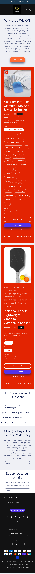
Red (16, 173)
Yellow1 (9, 199)
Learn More (17, 60)
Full (7, 160)
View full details (23, 237)
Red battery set (11, 182)
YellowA (19, 199)
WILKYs (9, 561)
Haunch (9, 169)
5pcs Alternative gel (13, 147)
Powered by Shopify (17, 561)
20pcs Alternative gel (14, 138)
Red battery (10, 177)
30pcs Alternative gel (14, 143)
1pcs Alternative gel (13, 134)
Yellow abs (10, 195)
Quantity (6, 208)
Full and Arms (19, 160)
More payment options (17, 230)
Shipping (6, 116)
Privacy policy (13, 564)
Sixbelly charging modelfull (16, 186)
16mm (8, 350)
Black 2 (8, 343)
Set (23, 182)
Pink (18, 169)
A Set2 (18, 151)
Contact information (24, 567)
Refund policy (29, 561)
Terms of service (23, 564)
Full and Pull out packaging (16, 164)
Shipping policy (11, 567)
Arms (8, 156)
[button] (4, 10)
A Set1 (8, 151)
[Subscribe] (29, 463)
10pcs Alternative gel (14, 130)
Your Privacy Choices (11, 502)
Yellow (8, 191)
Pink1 (8, 173)
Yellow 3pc (20, 191)
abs (7, 204)
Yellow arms (23, 195)
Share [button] (8, 237)
